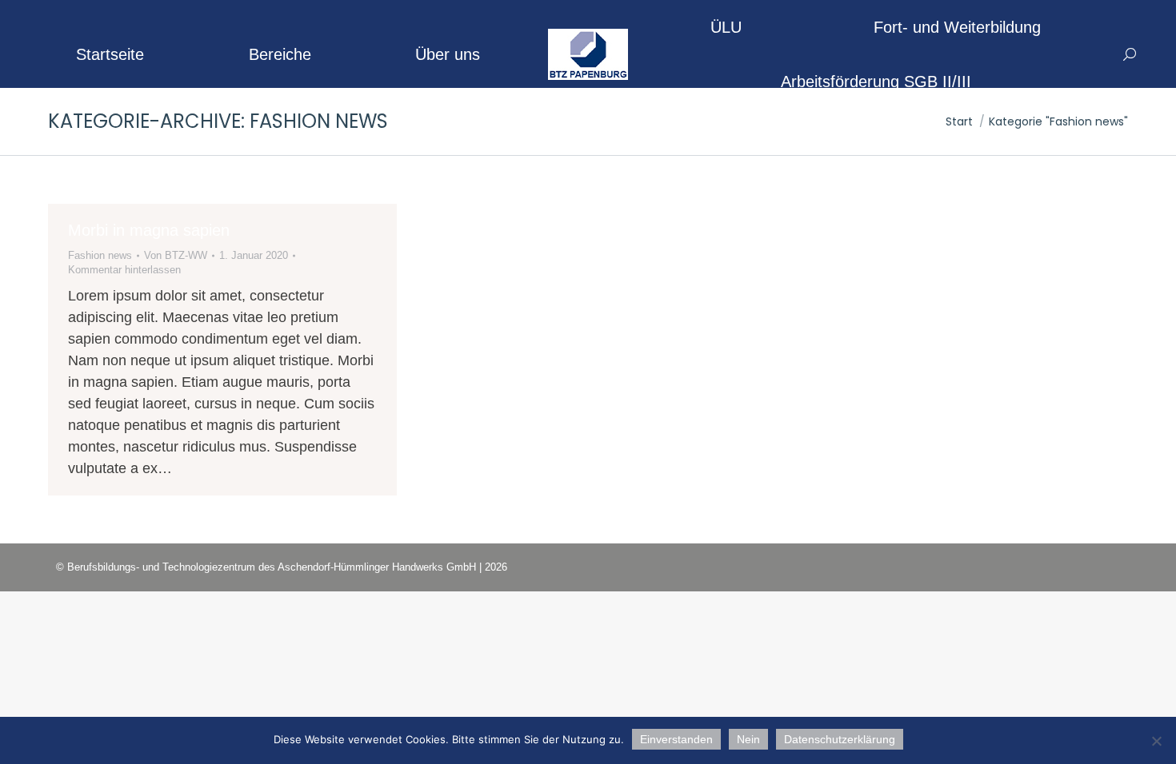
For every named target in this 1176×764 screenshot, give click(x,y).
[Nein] (1156, 741)
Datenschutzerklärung (839, 739)
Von (175, 255)
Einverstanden (676, 739)
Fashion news (100, 255)
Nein (748, 739)
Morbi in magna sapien (149, 230)
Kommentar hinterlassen (124, 270)
